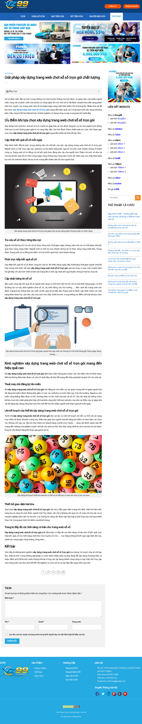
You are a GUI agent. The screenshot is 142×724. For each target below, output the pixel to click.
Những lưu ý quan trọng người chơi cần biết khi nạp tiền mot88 (124, 268)
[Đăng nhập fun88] (106, 54)
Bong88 (121, 119)
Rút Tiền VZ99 (76, 16)
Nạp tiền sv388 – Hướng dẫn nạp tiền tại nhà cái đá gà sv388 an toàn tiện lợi (124, 216)
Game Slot (39, 676)
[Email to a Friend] (53, 572)
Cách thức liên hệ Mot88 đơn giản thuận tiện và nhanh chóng (122, 260)
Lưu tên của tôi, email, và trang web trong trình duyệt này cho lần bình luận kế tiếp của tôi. (47, 635)
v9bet (118, 178)
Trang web (76, 622)
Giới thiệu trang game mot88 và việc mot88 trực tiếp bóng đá (123, 291)
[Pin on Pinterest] (58, 572)
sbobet (118, 184)
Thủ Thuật (116, 16)
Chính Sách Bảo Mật (72, 712)
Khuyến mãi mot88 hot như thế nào (122, 276)
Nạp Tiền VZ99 (57, 16)
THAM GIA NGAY (131, 6)
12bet (118, 135)
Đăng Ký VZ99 (38, 16)
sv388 (116, 189)
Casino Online (40, 668)
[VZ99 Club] (17, 6)
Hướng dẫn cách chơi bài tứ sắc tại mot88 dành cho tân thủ (122, 226)
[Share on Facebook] (43, 572)
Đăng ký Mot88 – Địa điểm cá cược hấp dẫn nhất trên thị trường (124, 252)
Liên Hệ (83, 712)
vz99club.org (76, 717)
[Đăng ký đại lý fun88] (36, 32)
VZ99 (23, 16)
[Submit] (138, 197)
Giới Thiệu (60, 712)
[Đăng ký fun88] (124, 86)
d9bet (120, 144)
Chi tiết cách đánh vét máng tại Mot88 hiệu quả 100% (124, 235)
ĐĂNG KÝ (112, 6)
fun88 (117, 158)
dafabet (119, 129)
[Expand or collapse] (98, 91)
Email (41, 622)
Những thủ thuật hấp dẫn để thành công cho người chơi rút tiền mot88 (122, 283)
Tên (7, 622)
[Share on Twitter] (48, 572)
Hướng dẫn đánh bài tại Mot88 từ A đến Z (124, 243)
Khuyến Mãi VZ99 (97, 16)
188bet (121, 168)
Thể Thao (38, 672)
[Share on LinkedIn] (63, 572)
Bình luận (9, 598)
